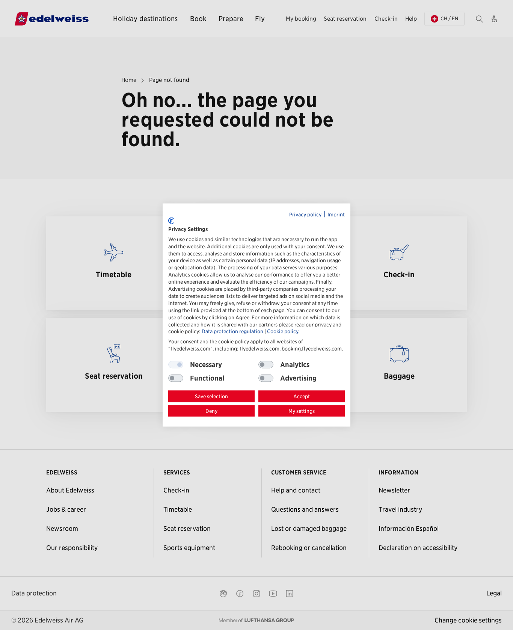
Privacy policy (305, 214)
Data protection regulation (232, 331)
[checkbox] (265, 365)
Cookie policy (282, 331)
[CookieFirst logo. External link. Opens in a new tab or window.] (171, 220)
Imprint (336, 214)
